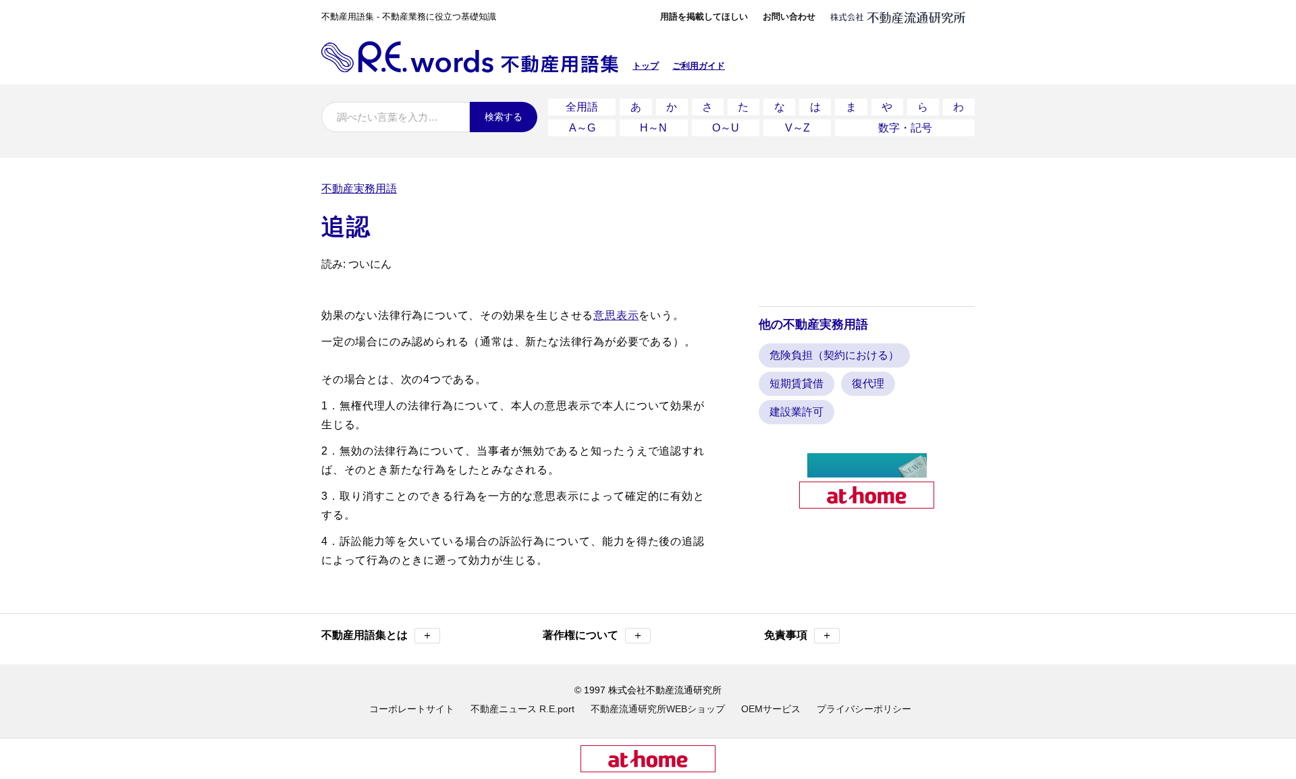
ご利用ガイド (698, 66)
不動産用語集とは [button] (377, 635)
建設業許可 (797, 411)
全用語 (582, 107)
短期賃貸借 (797, 383)
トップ (645, 66)
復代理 (868, 383)
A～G (582, 128)
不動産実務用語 (359, 188)
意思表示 (616, 315)
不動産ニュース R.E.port (522, 708)
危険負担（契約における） (834, 355)
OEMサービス (771, 708)
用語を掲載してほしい (704, 16)
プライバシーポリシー (864, 708)
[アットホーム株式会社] (866, 503)
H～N (653, 128)
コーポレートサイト (411, 708)
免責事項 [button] (798, 635)
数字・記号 (905, 128)
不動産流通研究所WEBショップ (658, 708)
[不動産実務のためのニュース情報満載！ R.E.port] (867, 472)
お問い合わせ (789, 16)
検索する (503, 116)
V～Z (797, 128)
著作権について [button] (593, 635)
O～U (725, 128)
